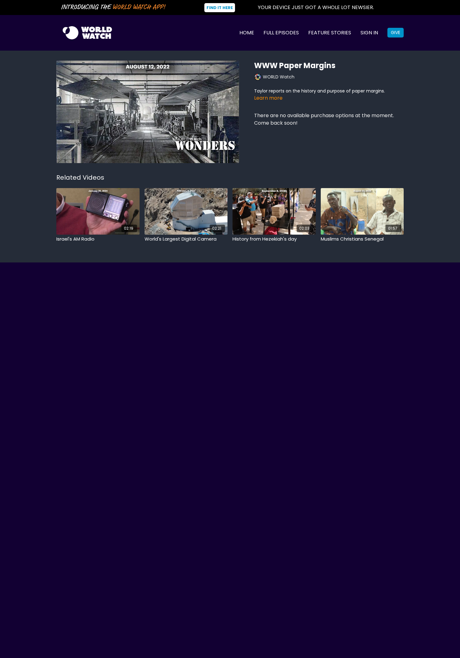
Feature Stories (329, 32)
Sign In (369, 32)
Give (395, 32)
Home (246, 32)
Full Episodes (281, 32)
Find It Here (220, 8)
